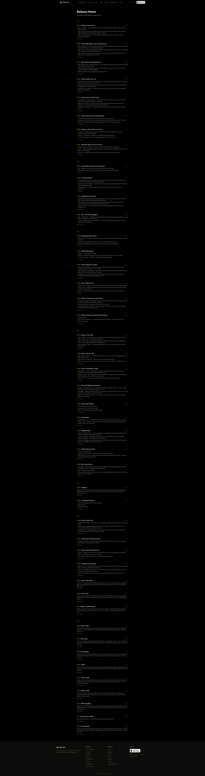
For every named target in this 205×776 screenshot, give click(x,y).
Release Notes (113, 2)
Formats (88, 754)
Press (120, 2)
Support (110, 757)
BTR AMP (66, 2)
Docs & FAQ (89, 759)
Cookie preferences (113, 764)
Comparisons (89, 764)
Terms (109, 761)
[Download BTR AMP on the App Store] (140, 2)
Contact (110, 752)
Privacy (110, 759)
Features (90, 2)
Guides (106, 2)
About (109, 749)
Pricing (96, 2)
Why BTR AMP (82, 2)
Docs (101, 2)
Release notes (89, 766)
